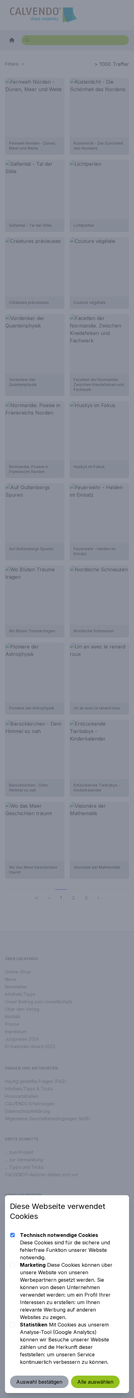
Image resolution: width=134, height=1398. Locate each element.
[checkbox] (12, 1235)
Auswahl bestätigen (39, 1382)
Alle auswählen (95, 1382)
